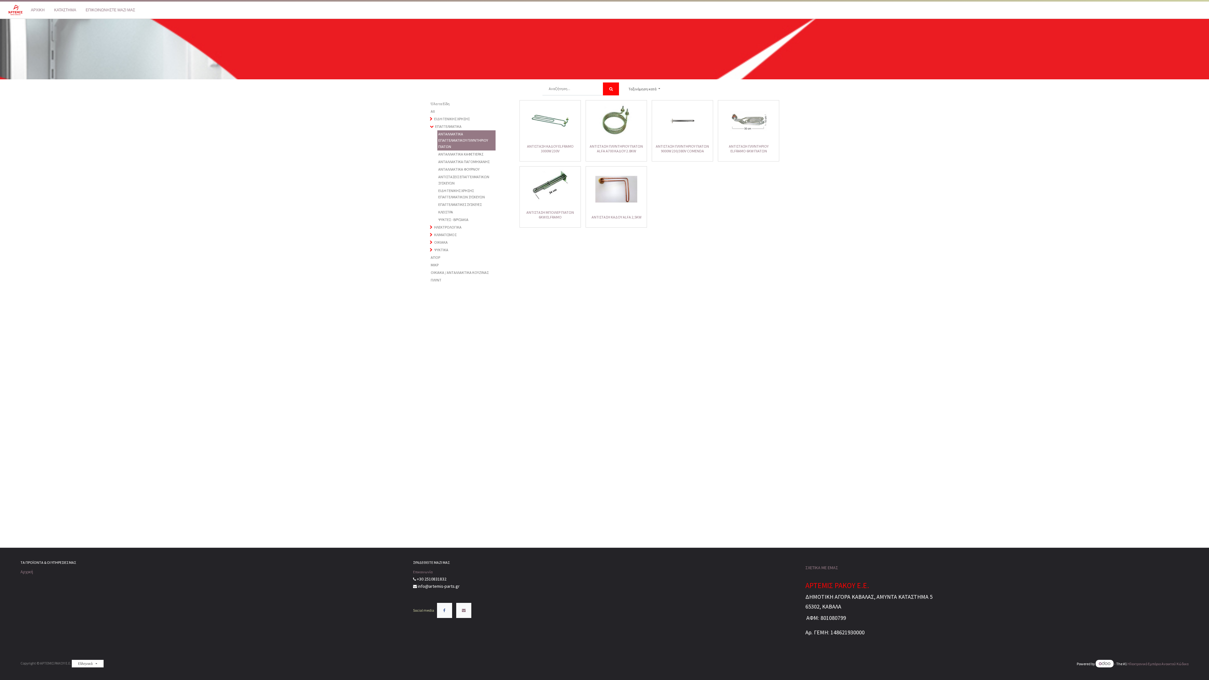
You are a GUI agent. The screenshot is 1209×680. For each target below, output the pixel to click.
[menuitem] (37, 10)
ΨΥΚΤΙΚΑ (441, 249)
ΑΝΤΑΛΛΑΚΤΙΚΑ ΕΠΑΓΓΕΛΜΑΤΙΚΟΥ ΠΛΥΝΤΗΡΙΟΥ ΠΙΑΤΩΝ (463, 140)
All (433, 111)
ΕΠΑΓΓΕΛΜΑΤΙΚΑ (448, 126)
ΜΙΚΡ (435, 265)
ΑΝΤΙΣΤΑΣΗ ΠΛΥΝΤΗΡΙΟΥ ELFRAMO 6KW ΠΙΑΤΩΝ (749, 148)
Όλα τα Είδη (440, 103)
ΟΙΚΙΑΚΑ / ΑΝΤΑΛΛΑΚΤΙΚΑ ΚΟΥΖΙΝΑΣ (460, 272)
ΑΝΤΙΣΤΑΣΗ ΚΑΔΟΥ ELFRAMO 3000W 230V (550, 148)
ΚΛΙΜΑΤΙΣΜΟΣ (445, 234)
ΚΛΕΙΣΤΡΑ (445, 212)
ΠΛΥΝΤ (436, 280)
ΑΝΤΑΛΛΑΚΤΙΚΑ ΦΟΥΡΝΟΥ (459, 169)
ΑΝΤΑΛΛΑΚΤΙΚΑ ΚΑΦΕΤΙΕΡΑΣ (460, 154)
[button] (644, 89)
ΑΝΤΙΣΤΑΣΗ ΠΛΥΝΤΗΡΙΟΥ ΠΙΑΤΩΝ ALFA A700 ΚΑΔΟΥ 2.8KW (616, 148)
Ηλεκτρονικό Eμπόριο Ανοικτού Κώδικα (1158, 663)
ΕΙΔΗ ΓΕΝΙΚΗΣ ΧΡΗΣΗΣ (452, 118)
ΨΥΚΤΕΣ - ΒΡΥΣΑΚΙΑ (453, 219)
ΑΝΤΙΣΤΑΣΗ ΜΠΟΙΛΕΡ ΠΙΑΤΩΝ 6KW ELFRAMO (550, 214)
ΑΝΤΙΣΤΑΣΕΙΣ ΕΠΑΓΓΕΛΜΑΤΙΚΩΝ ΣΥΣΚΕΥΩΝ (463, 179)
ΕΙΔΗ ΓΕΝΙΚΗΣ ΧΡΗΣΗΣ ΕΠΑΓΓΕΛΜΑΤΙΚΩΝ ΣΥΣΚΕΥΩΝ (461, 193)
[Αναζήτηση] (611, 88)
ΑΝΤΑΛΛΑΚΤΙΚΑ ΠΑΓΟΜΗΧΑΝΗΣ (464, 161)
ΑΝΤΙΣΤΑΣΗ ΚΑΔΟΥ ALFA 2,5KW (616, 217)
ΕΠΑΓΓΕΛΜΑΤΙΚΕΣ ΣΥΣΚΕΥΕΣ (460, 204)
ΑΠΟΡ (435, 257)
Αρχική (26, 572)
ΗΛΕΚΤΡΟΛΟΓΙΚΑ (448, 227)
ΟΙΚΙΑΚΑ (441, 242)
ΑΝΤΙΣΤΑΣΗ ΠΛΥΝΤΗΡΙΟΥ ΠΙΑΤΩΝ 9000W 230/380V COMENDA (682, 148)
